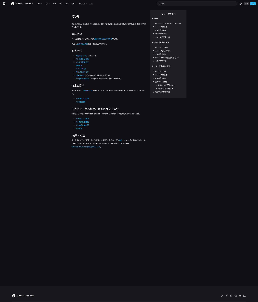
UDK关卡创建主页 (82, 122)
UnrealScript (88, 90)
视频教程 (79, 65)
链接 (120, 140)
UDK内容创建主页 (82, 125)
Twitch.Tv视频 (81, 69)
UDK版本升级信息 (82, 59)
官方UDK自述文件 (82, 72)
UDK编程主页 (80, 102)
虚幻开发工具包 (82, 44)
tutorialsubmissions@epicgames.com (86, 147)
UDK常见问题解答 (82, 62)
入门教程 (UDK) (81, 56)
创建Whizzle (80, 75)
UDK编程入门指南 (82, 98)
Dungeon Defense (82, 78)
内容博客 (79, 128)
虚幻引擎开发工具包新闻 (103, 39)
